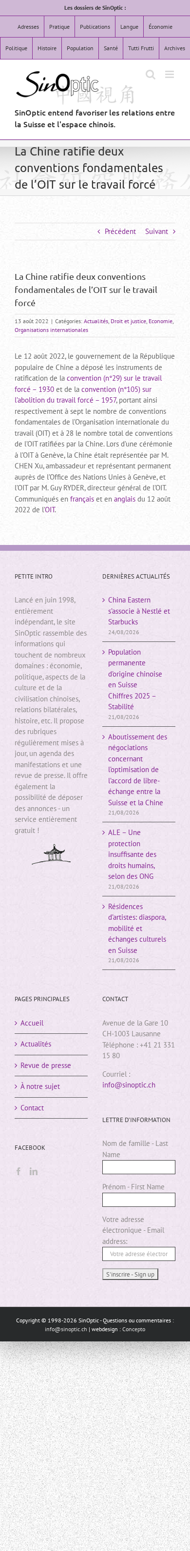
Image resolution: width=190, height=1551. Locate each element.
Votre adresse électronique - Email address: (133, 1230)
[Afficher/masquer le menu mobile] (170, 74)
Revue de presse (45, 1065)
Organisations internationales (51, 329)
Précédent (120, 231)
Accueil (31, 1023)
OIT (50, 509)
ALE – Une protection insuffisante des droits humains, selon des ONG (132, 854)
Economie (160, 321)
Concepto (133, 1329)
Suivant (156, 231)
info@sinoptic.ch (128, 1084)
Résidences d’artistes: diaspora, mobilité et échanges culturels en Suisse (137, 928)
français (82, 499)
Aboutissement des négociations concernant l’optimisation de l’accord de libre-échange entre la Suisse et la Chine (137, 769)
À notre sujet (40, 1086)
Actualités (96, 321)
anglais (124, 499)
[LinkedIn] (34, 1171)
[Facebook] (18, 1171)
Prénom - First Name (133, 1186)
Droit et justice (128, 321)
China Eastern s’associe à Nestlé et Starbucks (139, 610)
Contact (32, 1107)
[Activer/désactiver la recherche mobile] (150, 74)
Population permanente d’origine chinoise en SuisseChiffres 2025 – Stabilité (135, 679)
